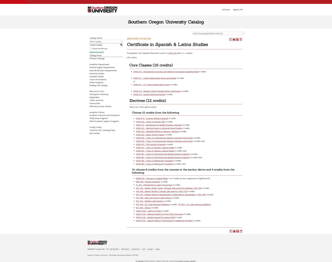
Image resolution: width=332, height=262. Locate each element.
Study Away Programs (98, 118)
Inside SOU (135, 249)
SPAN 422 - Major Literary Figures (150, 134)
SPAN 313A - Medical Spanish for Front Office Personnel (159, 214)
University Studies (96, 73)
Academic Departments (99, 64)
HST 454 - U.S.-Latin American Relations (152, 204)
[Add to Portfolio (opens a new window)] (234, 39)
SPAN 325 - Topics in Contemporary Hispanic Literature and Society (164, 138)
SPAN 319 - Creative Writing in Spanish (152, 118)
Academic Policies (97, 112)
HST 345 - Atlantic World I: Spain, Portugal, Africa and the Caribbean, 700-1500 (169, 188)
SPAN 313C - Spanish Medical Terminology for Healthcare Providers (164, 220)
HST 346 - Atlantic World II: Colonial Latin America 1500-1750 (161, 191)
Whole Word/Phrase (100, 49)
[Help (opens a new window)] (240, 39)
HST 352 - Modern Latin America (149, 201)
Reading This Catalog (98, 85)
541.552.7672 (114, 249)
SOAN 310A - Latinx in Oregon (148, 211)
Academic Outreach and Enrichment (104, 115)
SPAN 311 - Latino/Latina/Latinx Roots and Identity (154, 78)
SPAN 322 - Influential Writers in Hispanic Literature (157, 131)
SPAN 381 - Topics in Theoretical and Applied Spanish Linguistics (163, 154)
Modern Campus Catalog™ (187, 261)
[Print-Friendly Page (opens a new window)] (237, 39)
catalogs (140, 261)
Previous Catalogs (97, 58)
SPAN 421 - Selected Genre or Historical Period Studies (159, 128)
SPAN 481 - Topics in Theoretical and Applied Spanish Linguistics (163, 157)
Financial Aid (94, 103)
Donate (150, 249)
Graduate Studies (96, 76)
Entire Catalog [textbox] (95, 41)
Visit (143, 249)
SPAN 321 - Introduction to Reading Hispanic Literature (159, 125)
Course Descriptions (97, 79)
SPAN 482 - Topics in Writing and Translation (155, 164)
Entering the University (98, 94)
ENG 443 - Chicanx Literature (148, 181)
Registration (94, 97)
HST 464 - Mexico (143, 207)
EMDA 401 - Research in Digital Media (152, 178)
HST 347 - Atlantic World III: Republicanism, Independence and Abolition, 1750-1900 (171, 194)
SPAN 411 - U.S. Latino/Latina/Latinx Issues (151, 84)
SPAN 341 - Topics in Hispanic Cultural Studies (155, 147)
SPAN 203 (172, 53)
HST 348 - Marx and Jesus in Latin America (154, 198)
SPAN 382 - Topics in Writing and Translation (155, 160)
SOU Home (125, 249)
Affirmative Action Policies (100, 106)
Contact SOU (100, 249)
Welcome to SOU (96, 91)
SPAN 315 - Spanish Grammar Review (149, 94)
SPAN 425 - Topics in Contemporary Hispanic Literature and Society (164, 141)
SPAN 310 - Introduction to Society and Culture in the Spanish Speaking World (165, 71)
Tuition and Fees (96, 100)
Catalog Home (95, 55)
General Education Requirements (103, 70)
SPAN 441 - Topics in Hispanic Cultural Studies (155, 151)
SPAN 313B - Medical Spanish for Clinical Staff (155, 217)
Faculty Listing (95, 127)
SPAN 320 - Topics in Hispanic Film (150, 122)
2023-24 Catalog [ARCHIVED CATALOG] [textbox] (208, 33)
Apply (158, 249)
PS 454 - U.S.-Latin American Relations (195, 204)
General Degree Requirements (102, 67)
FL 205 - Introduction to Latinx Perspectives (154, 185)
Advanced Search (96, 52)
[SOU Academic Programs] (102, 9)
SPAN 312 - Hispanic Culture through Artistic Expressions (157, 91)
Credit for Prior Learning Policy (102, 130)
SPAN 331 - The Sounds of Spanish (150, 144)
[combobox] (218, 33)
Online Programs (96, 82)
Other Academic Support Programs (104, 121)
